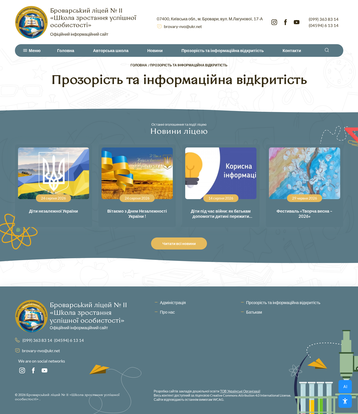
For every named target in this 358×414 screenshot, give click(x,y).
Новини (155, 50)
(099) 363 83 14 (324, 19)
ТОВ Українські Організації (240, 391)
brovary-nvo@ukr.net (183, 26)
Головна (65, 50)
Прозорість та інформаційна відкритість (222, 50)
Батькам (254, 311)
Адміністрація (173, 302)
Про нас (167, 311)
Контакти (292, 50)
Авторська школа (110, 50)
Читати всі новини (179, 243)
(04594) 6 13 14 (324, 25)
